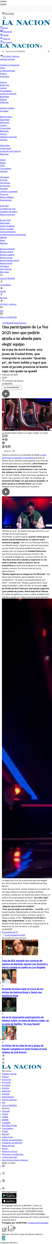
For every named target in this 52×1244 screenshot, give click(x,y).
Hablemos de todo (8, 137)
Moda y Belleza (7, 197)
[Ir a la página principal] (26, 24)
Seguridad (4, 119)
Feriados (4, 188)
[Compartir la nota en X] (6, 446)
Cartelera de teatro (8, 211)
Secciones (7, 31)
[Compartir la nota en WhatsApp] (6, 439)
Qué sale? (4, 206)
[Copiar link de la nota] (3, 443)
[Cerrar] (41, 46)
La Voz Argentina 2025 (15, 935)
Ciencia (3, 134)
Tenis (2, 165)
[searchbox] (25, 51)
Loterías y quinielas (9, 191)
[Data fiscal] (3, 1239)
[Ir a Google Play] (9, 1197)
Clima (2, 68)
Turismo (3, 180)
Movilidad (4, 96)
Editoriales (5, 145)
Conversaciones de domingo (13, 234)
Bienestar (4, 131)
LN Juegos (4, 177)
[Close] (3, 1055)
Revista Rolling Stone (9, 260)
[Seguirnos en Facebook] (3, 1166)
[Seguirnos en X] (3, 1174)
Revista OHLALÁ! (7, 249)
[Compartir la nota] (3, 439)
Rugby (3, 162)
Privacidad (43, 1222)
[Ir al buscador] (4, 17)
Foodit (6, 35)
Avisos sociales (7, 229)
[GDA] (9, 1231)
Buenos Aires (6, 116)
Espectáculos (19, 323)
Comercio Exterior (8, 93)
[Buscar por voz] (48, 51)
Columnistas (5, 148)
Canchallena (5, 168)
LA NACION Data (7, 70)
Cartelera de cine (7, 208)
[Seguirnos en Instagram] (3, 1181)
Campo (3, 88)
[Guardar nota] (3, 436)
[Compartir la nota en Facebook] (3, 446)
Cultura (3, 125)
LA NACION (7, 323)
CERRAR (3, 2)
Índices (3, 99)
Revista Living (6, 257)
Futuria (3, 82)
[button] (26, 181)
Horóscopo (5, 185)
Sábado (3, 237)
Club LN (6, 38)
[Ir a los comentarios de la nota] (6, 436)
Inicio (5, 28)
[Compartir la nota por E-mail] (9, 446)
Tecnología (5, 183)
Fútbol (3, 160)
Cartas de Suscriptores (10, 151)
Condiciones (33, 1222)
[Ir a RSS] (3, 1188)
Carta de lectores (8, 231)
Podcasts (4, 194)
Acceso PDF (5, 220)
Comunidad (5, 128)
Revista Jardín (6, 263)
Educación (4, 122)
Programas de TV (10, 932)
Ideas (2, 240)
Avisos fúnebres (7, 226)
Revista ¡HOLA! (6, 252)
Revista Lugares (7, 254)
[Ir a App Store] (9, 1202)
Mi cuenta (7, 42)
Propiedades (6, 91)
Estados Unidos (7, 108)
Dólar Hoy (4, 85)
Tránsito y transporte (9, 65)
